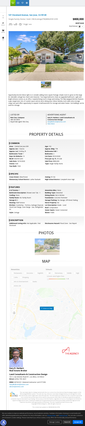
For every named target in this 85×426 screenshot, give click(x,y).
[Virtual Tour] (27, 3)
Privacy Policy (51, 415)
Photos (3, 32)
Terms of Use (63, 415)
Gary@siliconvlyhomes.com (56, 122)
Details (3, 25)
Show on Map (47, 308)
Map (3, 39)
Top (3, 17)
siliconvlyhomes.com (16, 386)
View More (51, 124)
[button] (3, 422)
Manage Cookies (54, 422)
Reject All (67, 422)
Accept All (77, 422)
